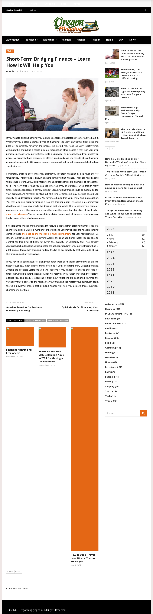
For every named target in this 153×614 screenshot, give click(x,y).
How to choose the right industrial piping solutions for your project (133, 93)
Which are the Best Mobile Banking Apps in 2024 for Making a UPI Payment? (51, 356)
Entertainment (113, 323)
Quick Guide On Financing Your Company (80, 309)
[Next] (112, 148)
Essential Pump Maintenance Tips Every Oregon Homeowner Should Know (124, 113)
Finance (81, 39)
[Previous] (107, 148)
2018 (110, 292)
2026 (110, 228)
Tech (28, 47)
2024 (110, 257)
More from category (58, 320)
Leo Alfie (10, 71)
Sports (109, 391)
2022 (110, 269)
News (132, 39)
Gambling (110, 347)
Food (108, 342)
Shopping (14, 47)
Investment (111, 367)
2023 (110, 263)
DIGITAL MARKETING (116, 313)
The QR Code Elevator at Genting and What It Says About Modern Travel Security (133, 134)
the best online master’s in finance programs (47, 233)
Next (17, 572)
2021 (110, 275)
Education (48, 39)
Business (31, 39)
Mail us (32, 10)
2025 (110, 252)
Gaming (109, 352)
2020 (110, 281)
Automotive (13, 39)
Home (109, 39)
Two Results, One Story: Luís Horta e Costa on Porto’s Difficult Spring (131, 74)
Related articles (15, 320)
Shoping (109, 386)
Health (96, 39)
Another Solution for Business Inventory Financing (24, 309)
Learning (110, 376)
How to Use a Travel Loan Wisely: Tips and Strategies (83, 558)
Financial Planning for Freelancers (19, 351)
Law (121, 39)
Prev (11, 572)
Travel (41, 47)
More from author (35, 320)
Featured (110, 333)
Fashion (66, 39)
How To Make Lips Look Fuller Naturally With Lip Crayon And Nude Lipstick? (132, 55)
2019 (110, 286)
